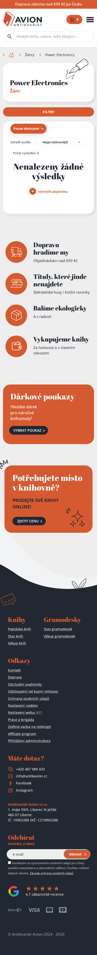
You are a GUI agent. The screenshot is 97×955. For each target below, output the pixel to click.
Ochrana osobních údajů (28, 698)
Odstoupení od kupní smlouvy (33, 691)
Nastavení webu (25, 712)
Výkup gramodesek (59, 636)
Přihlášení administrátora (29, 740)
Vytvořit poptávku (53, 191)
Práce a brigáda (21, 719)
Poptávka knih (19, 629)
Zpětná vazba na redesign (29, 726)
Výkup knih (17, 643)
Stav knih (15, 636)
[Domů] (12, 54)
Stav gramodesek (58, 629)
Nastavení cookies (23, 705)
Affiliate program (22, 733)
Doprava (15, 677)
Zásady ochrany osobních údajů (51, 873)
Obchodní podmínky (25, 684)
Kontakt (14, 670)
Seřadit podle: (20, 142)
